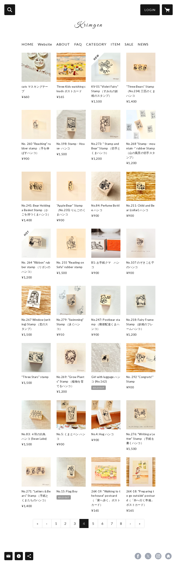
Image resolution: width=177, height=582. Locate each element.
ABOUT (63, 44)
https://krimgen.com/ (168, 556)
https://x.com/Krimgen (148, 556)
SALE (129, 44)
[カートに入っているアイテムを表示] (167, 9)
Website (45, 44)
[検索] (9, 9)
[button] (150, 9)
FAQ (78, 44)
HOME (27, 44)
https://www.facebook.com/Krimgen (138, 556)
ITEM (115, 44)
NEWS (143, 44)
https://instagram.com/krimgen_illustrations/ (158, 556)
